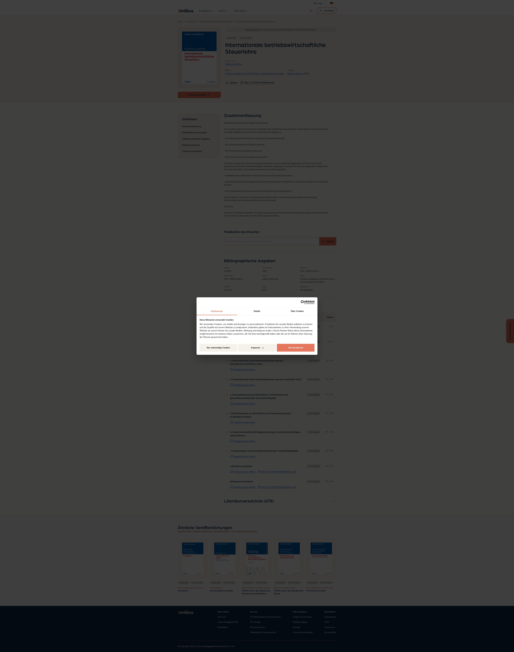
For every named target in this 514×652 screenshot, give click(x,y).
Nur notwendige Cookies (218, 347)
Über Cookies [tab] (297, 311)
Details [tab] (257, 311)
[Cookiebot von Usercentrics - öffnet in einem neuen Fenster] (302, 302)
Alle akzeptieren (295, 347)
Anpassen (255, 347)
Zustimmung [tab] (217, 311)
